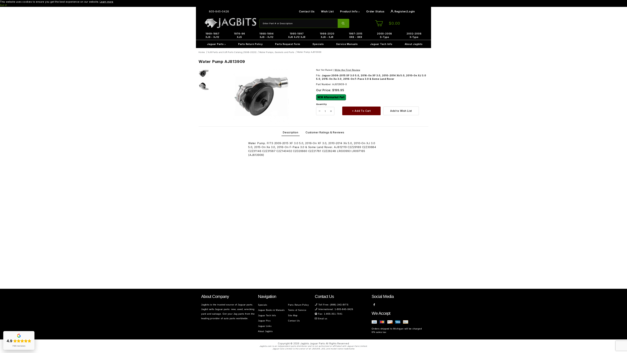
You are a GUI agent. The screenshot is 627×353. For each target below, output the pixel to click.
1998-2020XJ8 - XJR (327, 35)
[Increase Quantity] (331, 111)
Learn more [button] (106, 1)
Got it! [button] (3, 5)
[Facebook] (374, 304)
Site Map (292, 315)
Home (202, 52)
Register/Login (404, 11)
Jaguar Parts (215, 44)
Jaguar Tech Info (381, 44)
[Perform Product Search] (343, 23)
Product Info (349, 11)
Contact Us (307, 11)
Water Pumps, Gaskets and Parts (276, 52)
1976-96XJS (239, 35)
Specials (318, 44)
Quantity (321, 104)
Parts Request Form (287, 44)
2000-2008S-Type (384, 35)
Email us (322, 318)
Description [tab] (290, 132)
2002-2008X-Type (414, 35)
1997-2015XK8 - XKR (355, 35)
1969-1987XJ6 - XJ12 (212, 35)
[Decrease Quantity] (319, 111)
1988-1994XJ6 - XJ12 (266, 35)
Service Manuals (347, 44)
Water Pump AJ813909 (309, 52)
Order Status (375, 11)
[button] (204, 73)
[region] (204, 96)
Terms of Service (297, 310)
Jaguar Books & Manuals (271, 310)
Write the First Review (347, 70)
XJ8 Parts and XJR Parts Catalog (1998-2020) (232, 52)
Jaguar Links (265, 326)
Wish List (327, 11)
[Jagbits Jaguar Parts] (230, 23)
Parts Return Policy (250, 44)
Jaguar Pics (264, 320)
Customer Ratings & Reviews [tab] (324, 132)
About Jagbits (413, 44)
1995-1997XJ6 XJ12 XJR (296, 35)
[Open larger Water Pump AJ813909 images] (261, 96)
